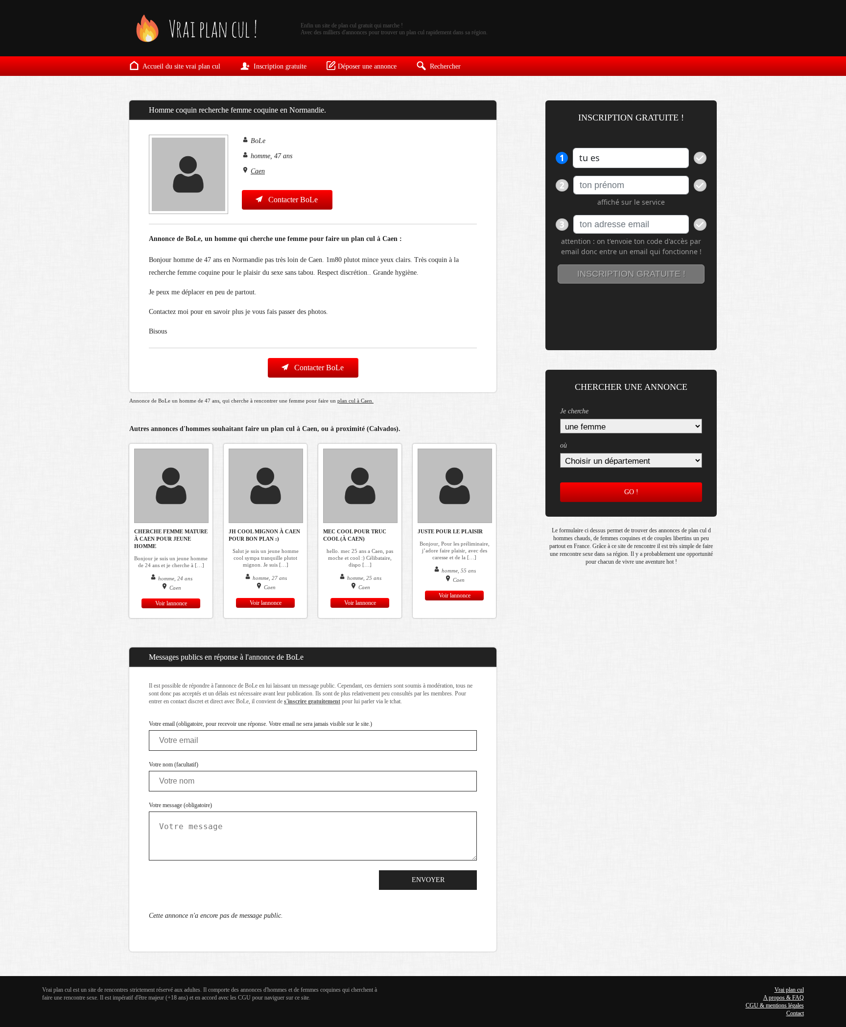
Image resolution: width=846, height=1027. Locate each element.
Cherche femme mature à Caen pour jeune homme (171, 538)
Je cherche (574, 411)
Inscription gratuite (279, 66)
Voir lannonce (171, 603)
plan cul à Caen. (355, 401)
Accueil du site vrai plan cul (180, 66)
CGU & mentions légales (775, 1005)
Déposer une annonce (367, 66)
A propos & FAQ (783, 997)
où (563, 445)
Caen (258, 171)
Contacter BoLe (292, 199)
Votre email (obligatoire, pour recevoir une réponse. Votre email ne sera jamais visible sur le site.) (260, 723)
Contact (795, 1013)
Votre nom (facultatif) (173, 764)
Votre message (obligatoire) (180, 805)
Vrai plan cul (789, 989)
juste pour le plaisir (450, 531)
